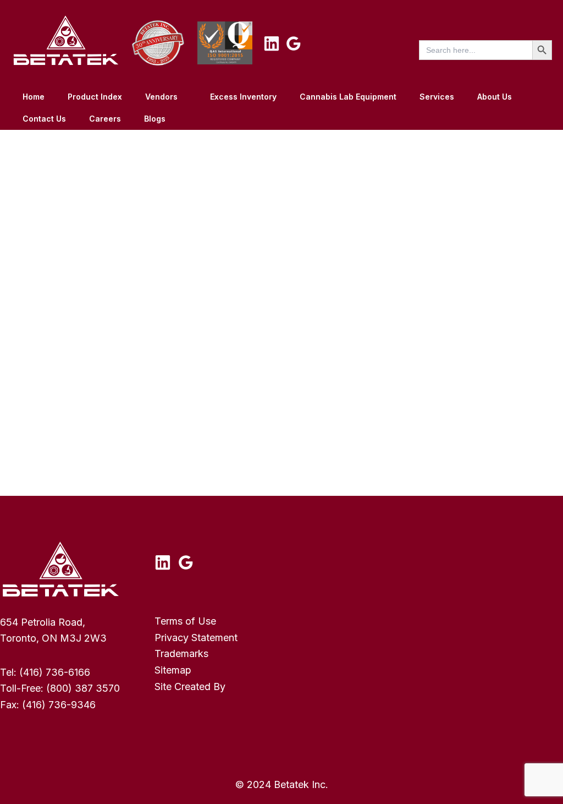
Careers (105, 118)
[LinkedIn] (271, 43)
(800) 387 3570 (83, 688)
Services (437, 96)
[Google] (293, 43)
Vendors (161, 96)
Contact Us (44, 118)
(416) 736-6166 (54, 672)
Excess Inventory (243, 96)
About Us (494, 96)
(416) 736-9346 (59, 704)
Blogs (154, 118)
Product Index (95, 96)
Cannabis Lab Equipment (348, 96)
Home (34, 96)
